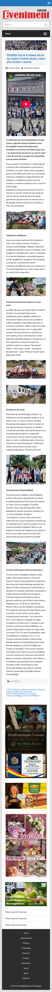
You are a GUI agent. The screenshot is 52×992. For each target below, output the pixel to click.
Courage (37, 986)
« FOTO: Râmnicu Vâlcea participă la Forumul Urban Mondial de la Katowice (25, 690)
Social (26, 968)
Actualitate (14, 681)
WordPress (25, 986)
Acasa (26, 933)
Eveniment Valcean (32, 68)
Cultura (26, 958)
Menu (8, 33)
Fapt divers (26, 963)
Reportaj (26, 953)
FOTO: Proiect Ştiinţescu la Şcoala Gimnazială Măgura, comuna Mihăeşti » (23, 694)
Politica (26, 943)
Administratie (26, 938)
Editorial (26, 978)
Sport (26, 973)
